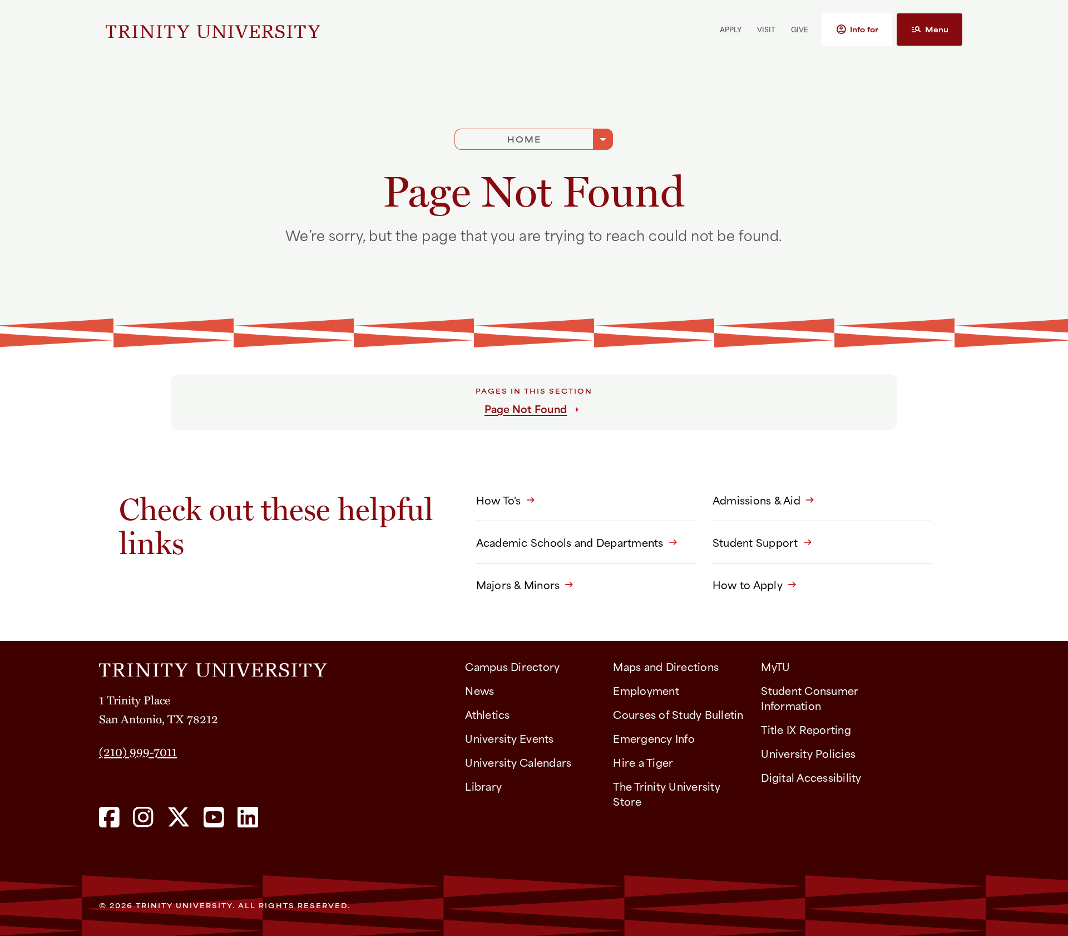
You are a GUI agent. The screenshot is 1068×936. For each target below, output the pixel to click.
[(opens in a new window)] (109, 818)
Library (483, 786)
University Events (509, 738)
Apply (730, 29)
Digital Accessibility (811, 777)
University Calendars (518, 762)
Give (799, 29)
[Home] (273, 666)
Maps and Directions (666, 666)
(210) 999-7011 (138, 751)
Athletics (487, 714)
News (479, 690)
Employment (646, 690)
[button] (857, 29)
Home (524, 139)
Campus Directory (512, 666)
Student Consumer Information (809, 697)
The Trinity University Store (666, 793)
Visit (766, 29)
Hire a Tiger (643, 762)
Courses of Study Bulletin (678, 714)
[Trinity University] (213, 29)
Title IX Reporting (806, 729)
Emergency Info (654, 738)
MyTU (775, 666)
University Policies (808, 753)
